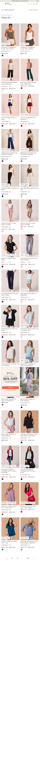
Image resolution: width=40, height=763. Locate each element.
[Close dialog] (38, 368)
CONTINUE (10, 387)
